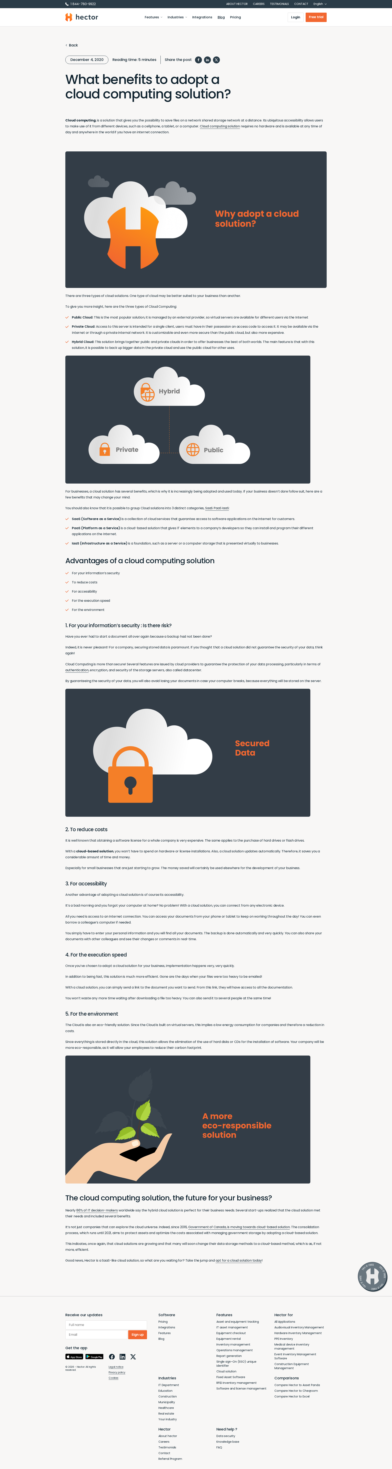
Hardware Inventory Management (298, 1333)
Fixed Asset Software (230, 1377)
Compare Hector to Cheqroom (296, 1391)
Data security (225, 1436)
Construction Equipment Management (291, 1366)
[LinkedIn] (122, 1357)
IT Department (168, 1385)
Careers (259, 4)
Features (152, 17)
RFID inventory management (236, 1383)
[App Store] (74, 1357)
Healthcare (166, 1408)
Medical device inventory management (291, 1346)
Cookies (113, 1378)
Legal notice (116, 1367)
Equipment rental (228, 1339)
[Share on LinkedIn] (207, 59)
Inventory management (233, 1344)
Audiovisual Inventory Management (299, 1327)
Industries (176, 17)
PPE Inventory (283, 1339)
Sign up (137, 1334)
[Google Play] (94, 1357)
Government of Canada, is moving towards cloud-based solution (239, 1227)
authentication (77, 670)
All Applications (284, 1322)
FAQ (219, 1447)
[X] (133, 1356)
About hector (237, 4)
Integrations (202, 17)
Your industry (167, 1419)
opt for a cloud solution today (239, 1260)
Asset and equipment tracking (237, 1322)
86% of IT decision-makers (97, 1210)
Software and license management (241, 1388)
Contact (301, 4)
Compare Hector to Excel (292, 1396)
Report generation (229, 1356)
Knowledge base (227, 1442)
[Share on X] (216, 59)
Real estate (166, 1414)
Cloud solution (226, 1371)
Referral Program (170, 1459)
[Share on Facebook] (198, 59)
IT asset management (232, 1327)
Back (73, 45)
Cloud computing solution (220, 126)
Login (295, 17)
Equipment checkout (231, 1333)
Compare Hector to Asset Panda (297, 1385)
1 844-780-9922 (83, 4)
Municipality (166, 1402)
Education (165, 1391)
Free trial (316, 17)
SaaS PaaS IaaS (217, 508)
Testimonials (279, 4)
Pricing (235, 17)
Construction (167, 1396)
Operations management (234, 1350)
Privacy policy (117, 1372)
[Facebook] (112, 1357)
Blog (221, 17)
